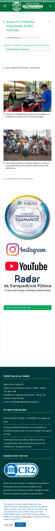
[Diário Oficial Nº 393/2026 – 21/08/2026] (27, 62)
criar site (20, 483)
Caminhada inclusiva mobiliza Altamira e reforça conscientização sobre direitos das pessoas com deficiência (27, 165)
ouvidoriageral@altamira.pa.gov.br (24, 402)
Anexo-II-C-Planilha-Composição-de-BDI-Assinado (26, 45)
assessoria (23, 486)
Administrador (13, 38)
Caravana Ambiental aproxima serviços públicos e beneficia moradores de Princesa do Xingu (28, 115)
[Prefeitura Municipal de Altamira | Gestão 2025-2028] (27, 5)
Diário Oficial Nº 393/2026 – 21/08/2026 (23, 67)
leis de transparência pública (16, 493)
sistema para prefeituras (38, 483)
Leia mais (26, 516)
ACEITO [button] (20, 524)
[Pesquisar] (50, 6)
